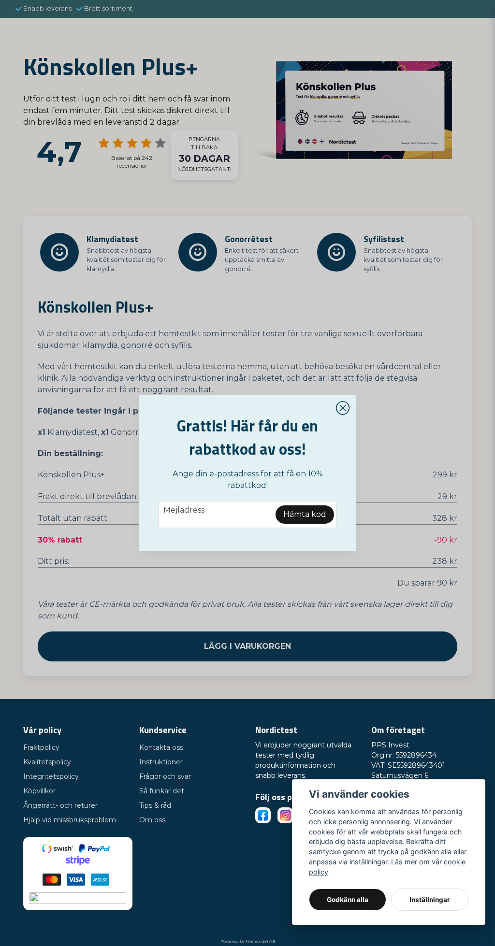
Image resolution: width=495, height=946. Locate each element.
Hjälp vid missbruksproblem (69, 820)
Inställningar (429, 899)
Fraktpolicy (41, 747)
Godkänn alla (347, 899)
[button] (342, 408)
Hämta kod (304, 514)
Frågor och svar (165, 776)
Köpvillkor (39, 791)
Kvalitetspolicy (47, 762)
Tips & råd (155, 805)
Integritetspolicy (51, 776)
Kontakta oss (161, 747)
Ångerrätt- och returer (60, 805)
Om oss (152, 820)
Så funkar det (161, 791)
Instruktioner (161, 762)
